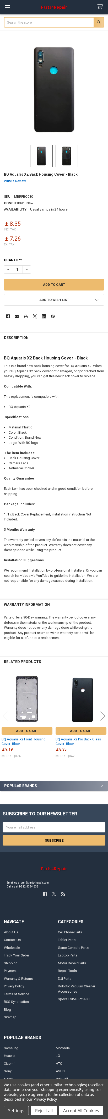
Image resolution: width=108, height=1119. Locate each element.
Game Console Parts (73, 948)
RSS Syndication (16, 1002)
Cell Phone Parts (70, 932)
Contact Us (12, 940)
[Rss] (63, 893)
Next (103, 716)
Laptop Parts (67, 955)
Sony (8, 1071)
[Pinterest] (53, 316)
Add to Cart (27, 731)
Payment (10, 971)
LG (58, 1056)
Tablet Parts (66, 940)
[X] (35, 316)
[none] (54, 89)
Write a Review (15, 181)
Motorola (63, 1048)
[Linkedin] (44, 316)
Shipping (11, 963)
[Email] (16, 316)
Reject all (44, 1110)
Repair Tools (67, 971)
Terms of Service (16, 994)
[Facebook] (8, 316)
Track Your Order (16, 955)
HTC (59, 1064)
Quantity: (13, 260)
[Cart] (101, 7)
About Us (11, 932)
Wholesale (12, 948)
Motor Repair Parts (72, 963)
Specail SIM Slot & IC (73, 999)
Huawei (9, 1056)
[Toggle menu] (7, 7)
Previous (5, 716)
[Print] (26, 316)
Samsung (11, 1048)
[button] (54, 300)
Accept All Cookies (81, 1110)
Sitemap (10, 1017)
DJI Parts (64, 979)
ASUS (60, 1071)
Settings (16, 1110)
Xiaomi (9, 1064)
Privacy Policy (14, 986)
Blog (7, 1010)
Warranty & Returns (18, 979)
